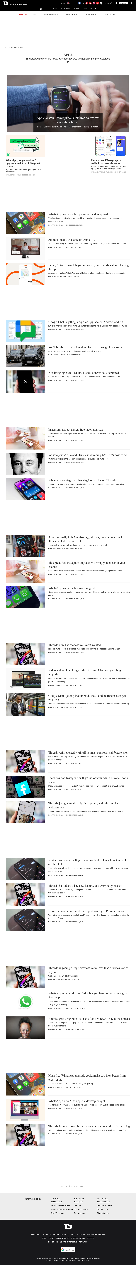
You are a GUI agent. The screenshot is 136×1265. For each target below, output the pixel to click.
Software (13, 47)
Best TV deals (102, 1209)
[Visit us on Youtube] (90, 3)
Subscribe (123, 3)
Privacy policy (48, 1238)
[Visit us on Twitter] (83, 3)
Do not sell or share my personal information (68, 1242)
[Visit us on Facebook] (79, 3)
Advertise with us (77, 1238)
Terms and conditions (95, 1234)
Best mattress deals (104, 1205)
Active (54, 9)
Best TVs (77, 1205)
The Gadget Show (91, 14)
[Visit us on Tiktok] (101, 3)
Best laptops (78, 1201)
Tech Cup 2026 (109, 14)
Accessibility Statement (41, 1234)
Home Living (65, 9)
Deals (34, 14)
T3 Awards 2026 (71, 14)
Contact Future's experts (64, 1234)
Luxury (76, 9)
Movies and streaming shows (62, 1209)
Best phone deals (103, 1201)
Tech (47, 9)
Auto (85, 9)
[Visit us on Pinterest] (86, 3)
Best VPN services (58, 1213)
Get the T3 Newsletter (51, 14)
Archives (79, 1186)
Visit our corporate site (93, 1258)
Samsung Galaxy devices (60, 1205)
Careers (90, 1238)
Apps (21, 47)
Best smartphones (81, 1209)
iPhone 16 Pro (56, 1201)
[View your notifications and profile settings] (116, 3)
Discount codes (103, 1213)
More (92, 9)
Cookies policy (62, 1238)
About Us (81, 1234)
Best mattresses (80, 1213)
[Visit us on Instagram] (94, 3)
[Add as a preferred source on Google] (68, 1249)
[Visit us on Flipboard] (97, 3)
